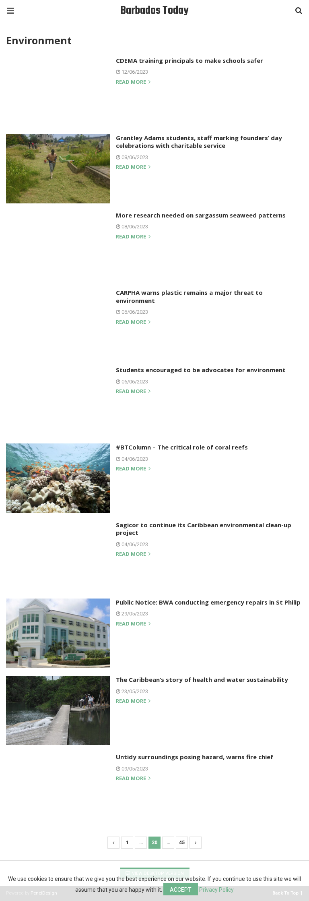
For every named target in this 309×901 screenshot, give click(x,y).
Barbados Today (154, 10)
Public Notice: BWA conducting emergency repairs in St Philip (208, 602)
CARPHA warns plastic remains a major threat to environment (189, 296)
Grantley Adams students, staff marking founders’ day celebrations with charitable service (199, 142)
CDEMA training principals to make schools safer (189, 60)
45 (182, 842)
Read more (131, 82)
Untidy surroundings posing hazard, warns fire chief (194, 757)
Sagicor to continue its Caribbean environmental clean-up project (203, 529)
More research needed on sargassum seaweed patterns (201, 215)
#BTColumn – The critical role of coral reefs (182, 447)
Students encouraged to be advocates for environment (201, 370)
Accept (181, 890)
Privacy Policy (216, 890)
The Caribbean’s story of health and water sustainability (202, 679)
